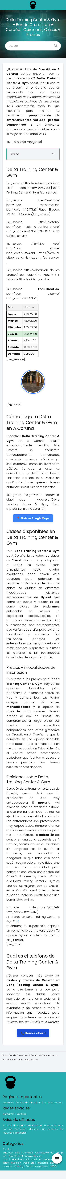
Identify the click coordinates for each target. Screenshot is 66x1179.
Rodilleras (42, 1162)
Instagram (9, 1114)
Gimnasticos (33, 1159)
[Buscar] (54, 44)
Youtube (21, 1114)
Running (19, 1166)
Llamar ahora (35, 1033)
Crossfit (13, 1156)
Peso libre (28, 1162)
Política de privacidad (28, 1102)
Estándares (17, 1159)
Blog (17, 1152)
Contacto (8, 1102)
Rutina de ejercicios (37, 1166)
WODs (54, 1166)
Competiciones (44, 1152)
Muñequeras (50, 1159)
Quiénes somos (53, 1102)
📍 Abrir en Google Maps (33, 518)
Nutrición (16, 1162)
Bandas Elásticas (8, 1151)
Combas (28, 1152)
